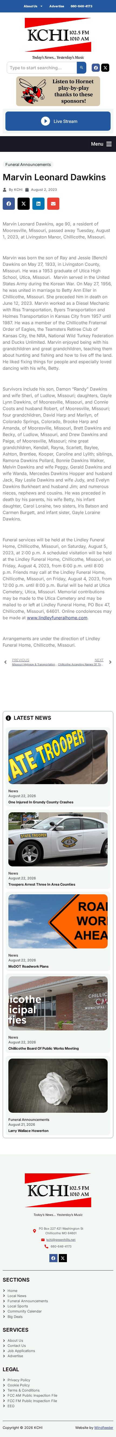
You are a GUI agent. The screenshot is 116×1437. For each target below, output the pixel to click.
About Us (30, 6)
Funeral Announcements (28, 164)
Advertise (56, 6)
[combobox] (42, 68)
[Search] (81, 68)
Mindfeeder (103, 1428)
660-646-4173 (81, 6)
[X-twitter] (105, 68)
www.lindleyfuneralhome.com (57, 617)
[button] (101, 144)
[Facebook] (96, 68)
